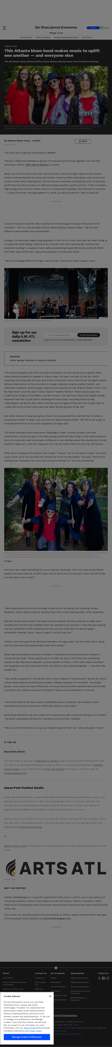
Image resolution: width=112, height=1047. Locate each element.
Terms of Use (29, 1028)
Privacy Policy (35, 1031)
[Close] (50, 996)
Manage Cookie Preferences (27, 1037)
